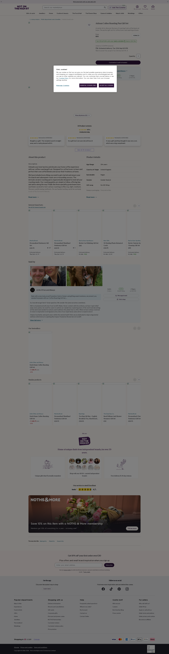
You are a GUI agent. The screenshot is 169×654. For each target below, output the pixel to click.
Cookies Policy (64, 78)
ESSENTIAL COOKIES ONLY (88, 85)
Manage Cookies (62, 85)
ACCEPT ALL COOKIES (106, 85)
